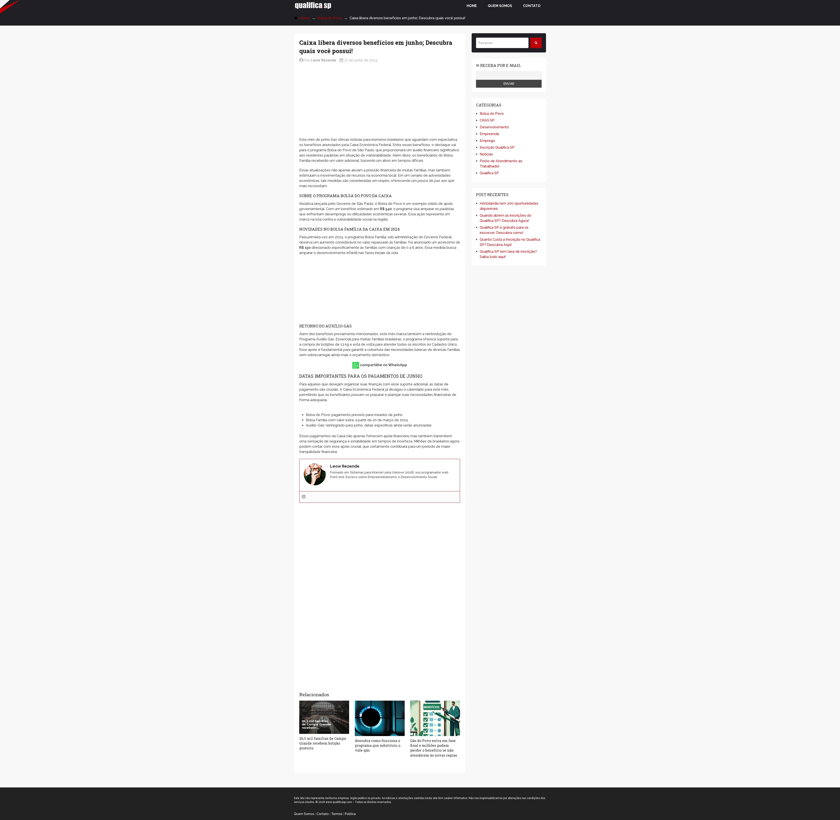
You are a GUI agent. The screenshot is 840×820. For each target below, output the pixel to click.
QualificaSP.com (313, 5)
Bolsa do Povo (330, 18)
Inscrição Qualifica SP (497, 147)
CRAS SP (487, 120)
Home (472, 6)
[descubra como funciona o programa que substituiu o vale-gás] (380, 718)
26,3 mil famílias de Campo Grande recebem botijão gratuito (322, 743)
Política (350, 814)
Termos (336, 814)
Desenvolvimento (494, 127)
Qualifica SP (489, 173)
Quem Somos (500, 6)
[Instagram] (304, 497)
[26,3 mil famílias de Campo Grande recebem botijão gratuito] (324, 717)
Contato (532, 6)
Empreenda (489, 134)
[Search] (536, 43)
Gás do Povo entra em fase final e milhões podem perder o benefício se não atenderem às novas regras (433, 747)
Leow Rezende (323, 60)
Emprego (487, 141)
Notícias (486, 154)
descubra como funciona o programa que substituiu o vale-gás (377, 745)
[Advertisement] (379, 100)
